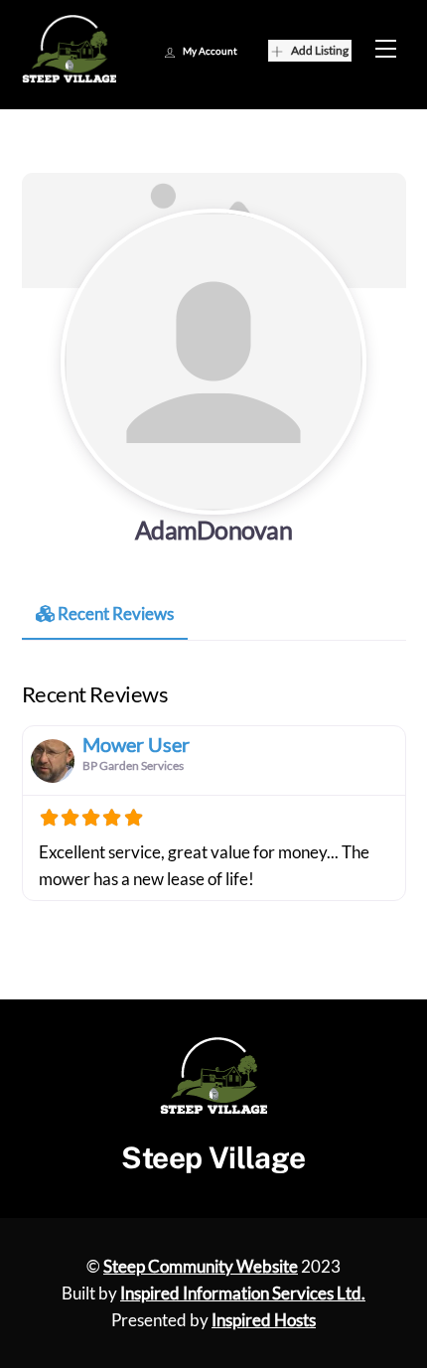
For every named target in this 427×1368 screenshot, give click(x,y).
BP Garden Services (133, 765)
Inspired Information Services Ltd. (242, 1293)
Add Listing (320, 50)
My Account (210, 51)
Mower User (136, 744)
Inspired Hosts (264, 1319)
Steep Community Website (200, 1266)
